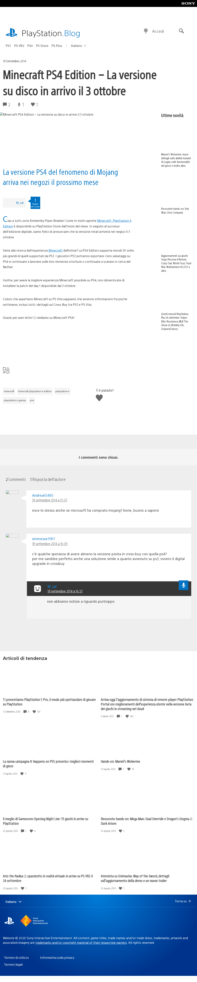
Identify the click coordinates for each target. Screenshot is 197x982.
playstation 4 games (15, 400)
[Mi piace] (35, 712)
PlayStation (51, 32)
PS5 (8, 46)
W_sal (19, 202)
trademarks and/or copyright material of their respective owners (81, 943)
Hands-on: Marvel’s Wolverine (120, 761)
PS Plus (57, 46)
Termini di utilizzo (16, 957)
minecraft (9, 391)
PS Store (42, 46)
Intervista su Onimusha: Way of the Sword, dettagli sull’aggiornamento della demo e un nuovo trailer (135, 878)
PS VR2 (19, 46)
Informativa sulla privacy (57, 957)
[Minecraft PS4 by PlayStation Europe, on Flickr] (68, 342)
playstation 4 (62, 391)
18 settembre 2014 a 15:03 (49, 500)
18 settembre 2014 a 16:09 (50, 543)
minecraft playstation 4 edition (35, 391)
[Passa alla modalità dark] (145, 31)
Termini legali (13, 964)
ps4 (32, 400)
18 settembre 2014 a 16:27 (65, 591)
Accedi (158, 31)
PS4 (30, 46)
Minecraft (55, 250)
